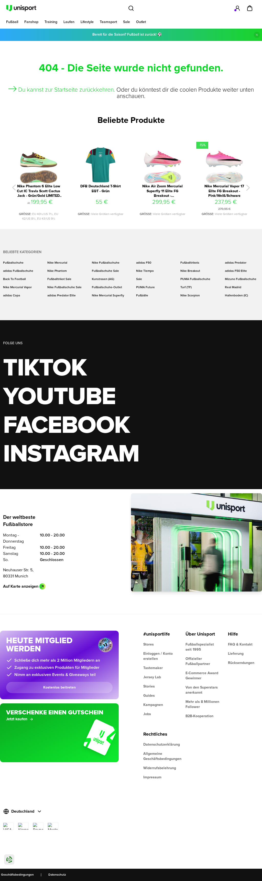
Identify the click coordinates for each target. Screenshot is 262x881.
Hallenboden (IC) (236, 295)
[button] (14, 187)
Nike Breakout (190, 271)
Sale (139, 279)
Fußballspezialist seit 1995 (199, 647)
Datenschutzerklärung (160, 744)
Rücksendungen (241, 663)
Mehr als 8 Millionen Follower (202, 704)
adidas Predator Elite (61, 295)
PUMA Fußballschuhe (195, 279)
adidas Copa (11, 295)
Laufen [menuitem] (68, 22)
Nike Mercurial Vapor (17, 287)
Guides (149, 695)
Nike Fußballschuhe (105, 262)
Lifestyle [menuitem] (87, 22)
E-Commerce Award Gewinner (201, 675)
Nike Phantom (57, 271)
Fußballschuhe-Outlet (107, 287)
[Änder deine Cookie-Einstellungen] (9, 859)
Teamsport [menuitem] (108, 22)
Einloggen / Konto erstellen (158, 656)
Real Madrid (233, 287)
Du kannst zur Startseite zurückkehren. (66, 90)
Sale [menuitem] (126, 22)
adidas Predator (235, 262)
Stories (149, 686)
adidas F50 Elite (236, 271)
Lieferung (236, 654)
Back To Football (14, 279)
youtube (59, 397)
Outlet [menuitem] (141, 22)
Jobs (147, 714)
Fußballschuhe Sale (105, 271)
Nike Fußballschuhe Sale (64, 287)
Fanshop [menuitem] (31, 22)
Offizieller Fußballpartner (197, 661)
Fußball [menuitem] (12, 22)
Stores (148, 644)
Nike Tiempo (145, 271)
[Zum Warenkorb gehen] (250, 8)
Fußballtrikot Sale (59, 279)
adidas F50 (143, 262)
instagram (71, 454)
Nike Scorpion (190, 295)
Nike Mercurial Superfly (108, 295)
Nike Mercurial (57, 262)
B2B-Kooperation (199, 716)
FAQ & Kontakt (240, 644)
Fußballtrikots (189, 262)
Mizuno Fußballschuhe (240, 279)
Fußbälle (142, 295)
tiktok (44, 368)
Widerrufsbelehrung (159, 768)
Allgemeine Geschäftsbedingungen (160, 756)
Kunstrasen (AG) (103, 279)
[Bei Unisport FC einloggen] (237, 8)
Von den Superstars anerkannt (201, 690)
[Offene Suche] (131, 8)
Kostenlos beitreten (59, 687)
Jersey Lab (152, 677)
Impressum (152, 777)
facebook (66, 425)
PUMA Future (145, 287)
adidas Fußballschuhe (18, 271)
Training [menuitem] (51, 22)
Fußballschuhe (13, 262)
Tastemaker (153, 668)
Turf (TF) (186, 287)
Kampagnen (153, 705)
